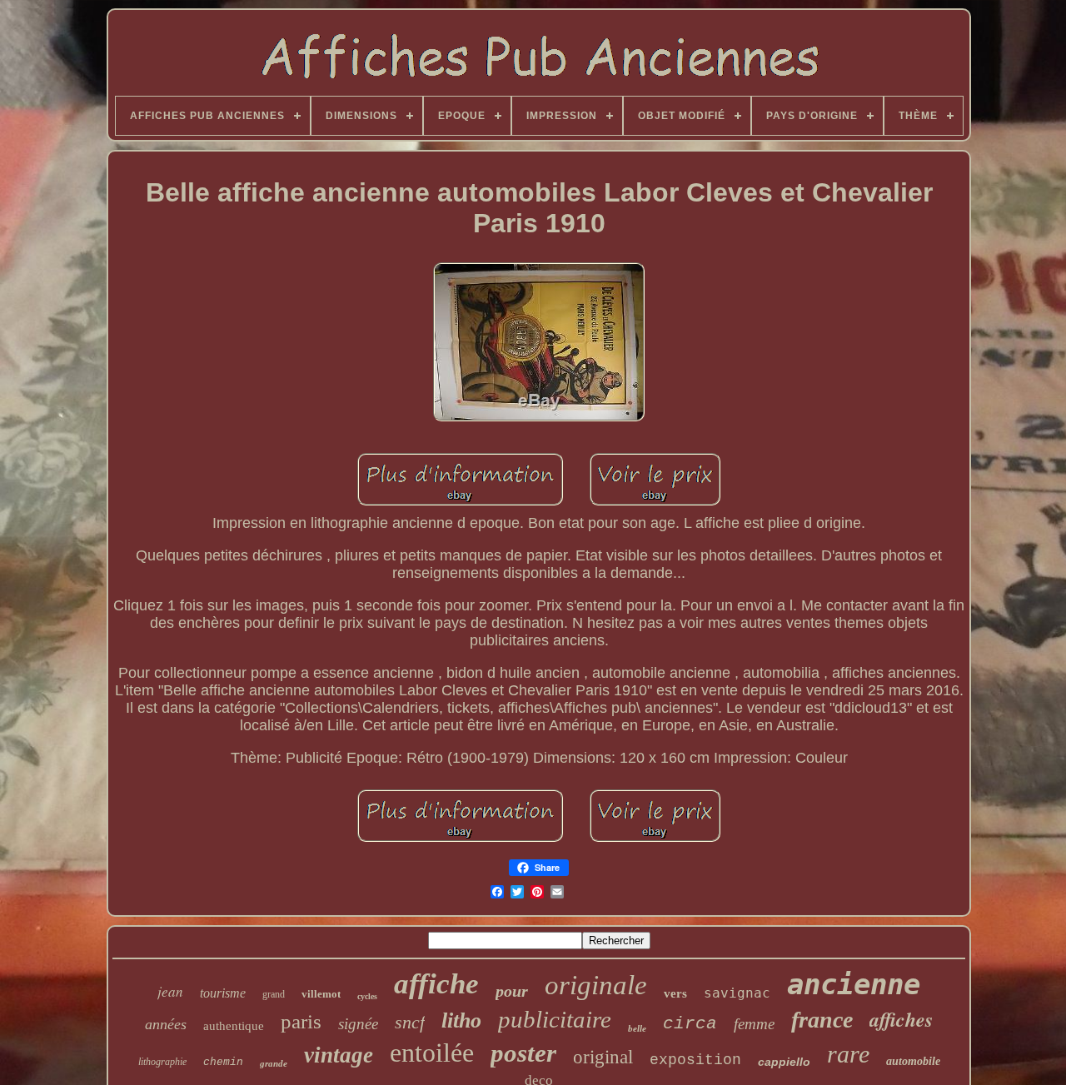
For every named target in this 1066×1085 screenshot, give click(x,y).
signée (358, 1024)
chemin (223, 1062)
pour (512, 991)
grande (273, 1063)
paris (301, 1021)
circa (690, 1023)
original (603, 1057)
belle (637, 1028)
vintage (338, 1055)
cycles (367, 996)
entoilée (432, 1053)
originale (596, 985)
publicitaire (554, 1019)
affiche (436, 984)
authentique (233, 1026)
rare (848, 1054)
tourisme (223, 993)
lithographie (162, 1062)
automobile (913, 1061)
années (166, 1024)
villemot (321, 994)
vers (675, 993)
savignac (737, 993)
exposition (695, 1060)
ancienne (853, 984)
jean (170, 991)
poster (523, 1053)
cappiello (784, 1061)
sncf (410, 1022)
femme (754, 1024)
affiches (901, 1019)
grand (273, 994)
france (822, 1020)
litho (461, 1020)
